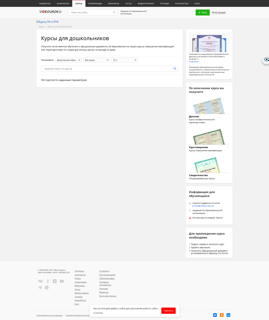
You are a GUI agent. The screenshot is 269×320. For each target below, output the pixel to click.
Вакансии (104, 292)
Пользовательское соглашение (49, 315)
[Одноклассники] (222, 315)
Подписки (45, 3)
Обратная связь (107, 278)
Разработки (182, 3)
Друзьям (103, 288)
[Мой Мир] (228, 315)
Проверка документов (105, 283)
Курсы (79, 3)
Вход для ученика (107, 295)
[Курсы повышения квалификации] (209, 137)
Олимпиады (95, 3)
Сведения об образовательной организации (133, 12)
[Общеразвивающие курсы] (209, 165)
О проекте (104, 271)
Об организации (107, 274)
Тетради (164, 3)
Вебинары (113, 3)
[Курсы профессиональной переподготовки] (209, 106)
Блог (197, 3)
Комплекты (63, 3)
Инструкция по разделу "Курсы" (207, 217)
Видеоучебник (146, 3)
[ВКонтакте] (215, 315)
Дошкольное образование (60, 26)
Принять (168, 310)
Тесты (128, 3)
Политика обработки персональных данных (84, 315)
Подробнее (193, 61)
